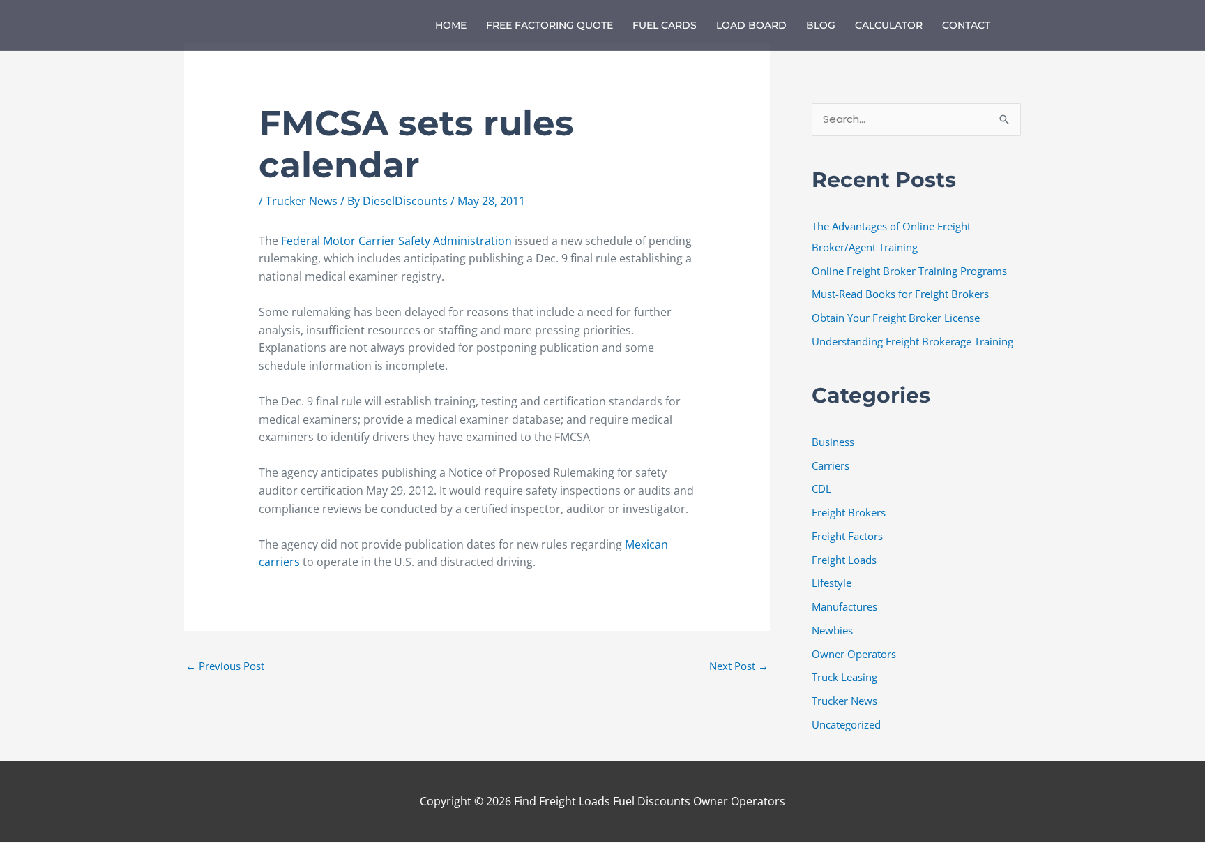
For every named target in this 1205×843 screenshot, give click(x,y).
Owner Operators (854, 654)
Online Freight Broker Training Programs (909, 271)
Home (451, 25)
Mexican (646, 544)
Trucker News (302, 201)
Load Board (751, 25)
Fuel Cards (664, 25)
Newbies (832, 630)
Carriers (830, 465)
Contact (966, 25)
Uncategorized (846, 724)
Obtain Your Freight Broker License (896, 317)
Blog (820, 25)
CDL (821, 488)
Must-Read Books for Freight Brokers (900, 294)
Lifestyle (831, 583)
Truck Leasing (844, 677)
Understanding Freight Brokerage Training (912, 341)
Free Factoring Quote (549, 25)
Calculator (889, 25)
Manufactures (844, 606)
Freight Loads (844, 560)
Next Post (738, 666)
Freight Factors (847, 536)
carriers (281, 561)
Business (833, 442)
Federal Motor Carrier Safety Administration (396, 240)
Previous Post (224, 666)
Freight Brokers (849, 512)
